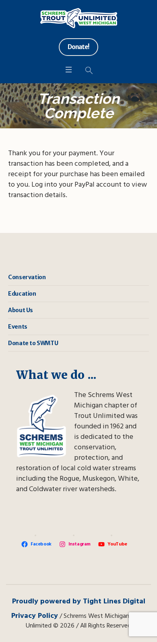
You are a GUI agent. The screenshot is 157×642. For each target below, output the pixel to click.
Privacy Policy (34, 616)
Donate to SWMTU (33, 343)
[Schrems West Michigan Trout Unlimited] (78, 18)
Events (17, 326)
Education (22, 293)
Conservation (26, 277)
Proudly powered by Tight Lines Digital (78, 601)
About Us (20, 310)
